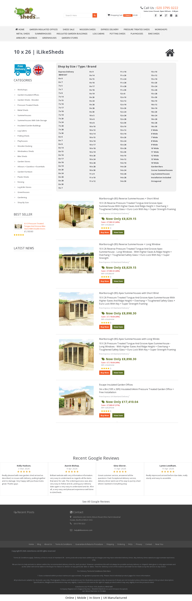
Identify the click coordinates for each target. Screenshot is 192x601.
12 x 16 (123, 104)
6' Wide (154, 133)
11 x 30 (123, 90)
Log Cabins (98, 33)
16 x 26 (154, 119)
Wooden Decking (24, 146)
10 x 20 (92, 155)
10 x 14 (92, 133)
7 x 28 (60, 129)
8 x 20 (60, 169)
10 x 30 (92, 170)
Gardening (22, 197)
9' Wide (154, 144)
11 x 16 (123, 71)
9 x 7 (60, 188)
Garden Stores (70, 37)
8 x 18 (60, 162)
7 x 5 (60, 85)
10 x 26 (92, 163)
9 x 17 (91, 86)
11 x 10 (92, 177)
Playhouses (137, 33)
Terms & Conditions (63, 544)
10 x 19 (92, 152)
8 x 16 (60, 155)
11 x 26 (123, 82)
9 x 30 (91, 112)
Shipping (110, 544)
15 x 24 (154, 86)
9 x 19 (91, 93)
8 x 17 (60, 158)
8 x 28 (60, 180)
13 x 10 (123, 126)
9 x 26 (91, 104)
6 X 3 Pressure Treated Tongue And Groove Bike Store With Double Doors (34, 226)
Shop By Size (23, 202)
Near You (159, 544)
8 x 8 (60, 144)
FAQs (130, 544)
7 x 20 (60, 118)
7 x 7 (60, 89)
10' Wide (155, 148)
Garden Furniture (24, 171)
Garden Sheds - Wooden (28, 100)
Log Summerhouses (160, 174)
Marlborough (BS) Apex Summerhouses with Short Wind (129, 293)
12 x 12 (123, 101)
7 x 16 (60, 104)
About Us (48, 544)
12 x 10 (123, 97)
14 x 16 (123, 163)
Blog (39, 544)
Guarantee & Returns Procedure (89, 544)
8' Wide (154, 141)
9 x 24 (91, 101)
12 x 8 (122, 93)
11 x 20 (123, 75)
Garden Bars (157, 166)
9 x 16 (91, 82)
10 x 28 (92, 166)
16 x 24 (154, 115)
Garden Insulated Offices (44, 29)
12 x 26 (123, 115)
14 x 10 (123, 155)
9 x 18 (91, 90)
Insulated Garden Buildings (72, 33)
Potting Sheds (117, 33)
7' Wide (154, 137)
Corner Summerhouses (162, 170)
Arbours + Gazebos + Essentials (31, 166)
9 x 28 (91, 108)
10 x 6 (91, 119)
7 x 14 (60, 96)
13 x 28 (123, 148)
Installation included (161, 177)
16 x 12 (154, 104)
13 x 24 (123, 141)
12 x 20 (123, 108)
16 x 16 (154, 108)
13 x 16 (123, 133)
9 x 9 (91, 71)
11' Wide (155, 152)
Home (31, 544)
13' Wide (155, 159)
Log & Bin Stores (24, 187)
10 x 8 (91, 122)
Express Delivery (109, 29)
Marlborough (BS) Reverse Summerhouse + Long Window (129, 244)
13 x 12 (123, 130)
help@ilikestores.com (83, 530)
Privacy (139, 544)
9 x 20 (91, 97)
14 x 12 (123, 159)
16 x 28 (154, 122)
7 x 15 (60, 100)
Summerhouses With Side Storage (32, 120)
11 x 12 (92, 181)
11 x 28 (123, 86)
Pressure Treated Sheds (137, 29)
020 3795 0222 (167, 8)
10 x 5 (91, 115)
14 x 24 (123, 170)
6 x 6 (60, 78)
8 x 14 (60, 147)
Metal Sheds (23, 33)
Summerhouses (43, 33)
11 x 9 (91, 174)
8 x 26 (60, 177)
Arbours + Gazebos (26, 37)
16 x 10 (154, 101)
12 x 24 (123, 112)
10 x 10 (92, 126)
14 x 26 (123, 174)
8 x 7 (60, 140)
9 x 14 (91, 75)
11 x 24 (123, 79)
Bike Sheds (154, 33)
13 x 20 (123, 137)
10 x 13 (92, 130)
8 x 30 (60, 184)
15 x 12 (154, 75)
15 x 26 (154, 90)
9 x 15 (91, 79)
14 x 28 (123, 177)
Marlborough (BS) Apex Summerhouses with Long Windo (129, 338)
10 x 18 (92, 148)
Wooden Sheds (88, 29)
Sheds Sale (68, 29)
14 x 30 (123, 181)
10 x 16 (92, 141)
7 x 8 (60, 93)
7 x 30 (60, 133)
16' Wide (155, 163)
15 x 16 (154, 79)
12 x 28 (123, 119)
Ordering (121, 544)
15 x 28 (154, 93)
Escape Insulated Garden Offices (116, 384)
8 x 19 (60, 166)
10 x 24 (92, 159)
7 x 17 (60, 107)
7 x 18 (60, 111)
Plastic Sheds (23, 177)
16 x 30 (154, 126)
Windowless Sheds (25, 151)
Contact (148, 544)
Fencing (20, 182)
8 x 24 (60, 173)
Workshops (161, 29)
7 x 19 (60, 115)
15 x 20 (154, 82)
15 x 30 (154, 97)
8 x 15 (60, 151)
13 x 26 (123, 144)
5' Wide (154, 130)
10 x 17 (92, 144)
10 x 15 (92, 137)
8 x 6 (60, 137)
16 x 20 (154, 112)
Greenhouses (49, 37)
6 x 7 (60, 82)
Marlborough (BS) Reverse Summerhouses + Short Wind (129, 198)
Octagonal (156, 181)
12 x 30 (123, 122)
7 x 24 (60, 122)
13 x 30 (123, 152)
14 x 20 (123, 166)
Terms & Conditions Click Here (99, 571)
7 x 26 (60, 126)
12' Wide (155, 155)
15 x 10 (154, 71)
